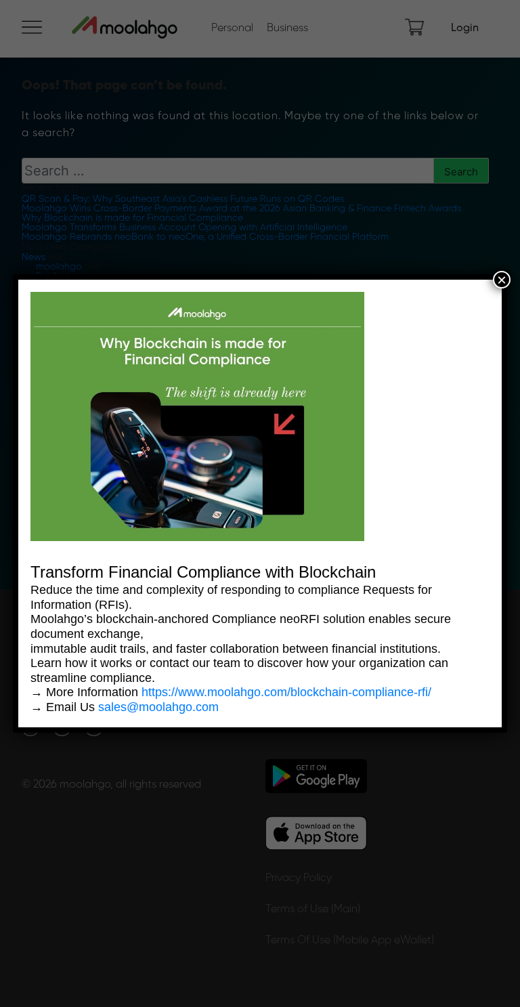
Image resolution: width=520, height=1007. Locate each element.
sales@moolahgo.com (158, 707)
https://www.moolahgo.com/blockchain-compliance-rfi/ (286, 692)
